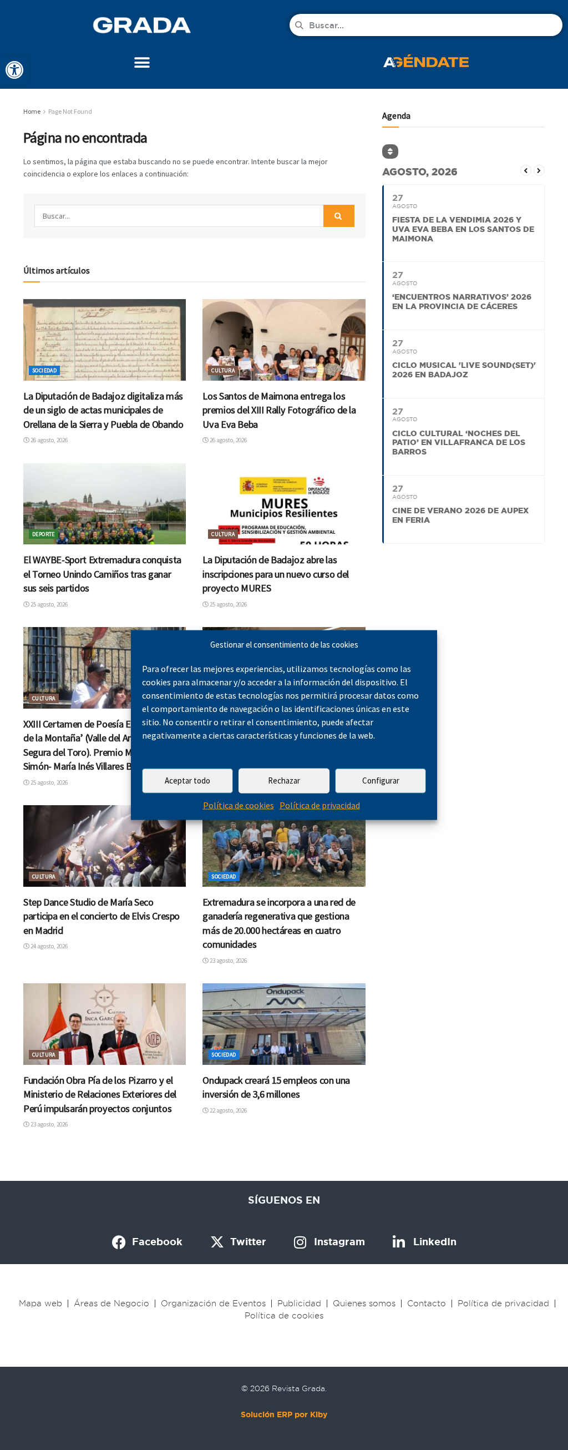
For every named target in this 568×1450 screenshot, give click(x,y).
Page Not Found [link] (70, 111)
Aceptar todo (187, 780)
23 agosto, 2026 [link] (228, 960)
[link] (14, 69)
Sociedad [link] (44, 370)
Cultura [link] (223, 370)
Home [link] (31, 111)
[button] (142, 62)
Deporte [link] (43, 534)
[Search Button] (338, 216)
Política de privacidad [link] (320, 805)
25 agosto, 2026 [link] (48, 604)
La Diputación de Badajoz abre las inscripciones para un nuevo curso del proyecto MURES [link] (275, 573)
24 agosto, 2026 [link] (48, 946)
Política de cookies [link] (238, 805)
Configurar (380, 780)
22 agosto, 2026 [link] (228, 1110)
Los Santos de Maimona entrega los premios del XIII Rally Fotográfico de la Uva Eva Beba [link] (279, 410)
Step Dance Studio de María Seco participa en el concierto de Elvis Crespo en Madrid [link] (101, 916)
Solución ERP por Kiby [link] (284, 1414)
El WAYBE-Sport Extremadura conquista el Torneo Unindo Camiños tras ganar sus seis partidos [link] (102, 573)
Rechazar (284, 780)
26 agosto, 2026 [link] (48, 440)
